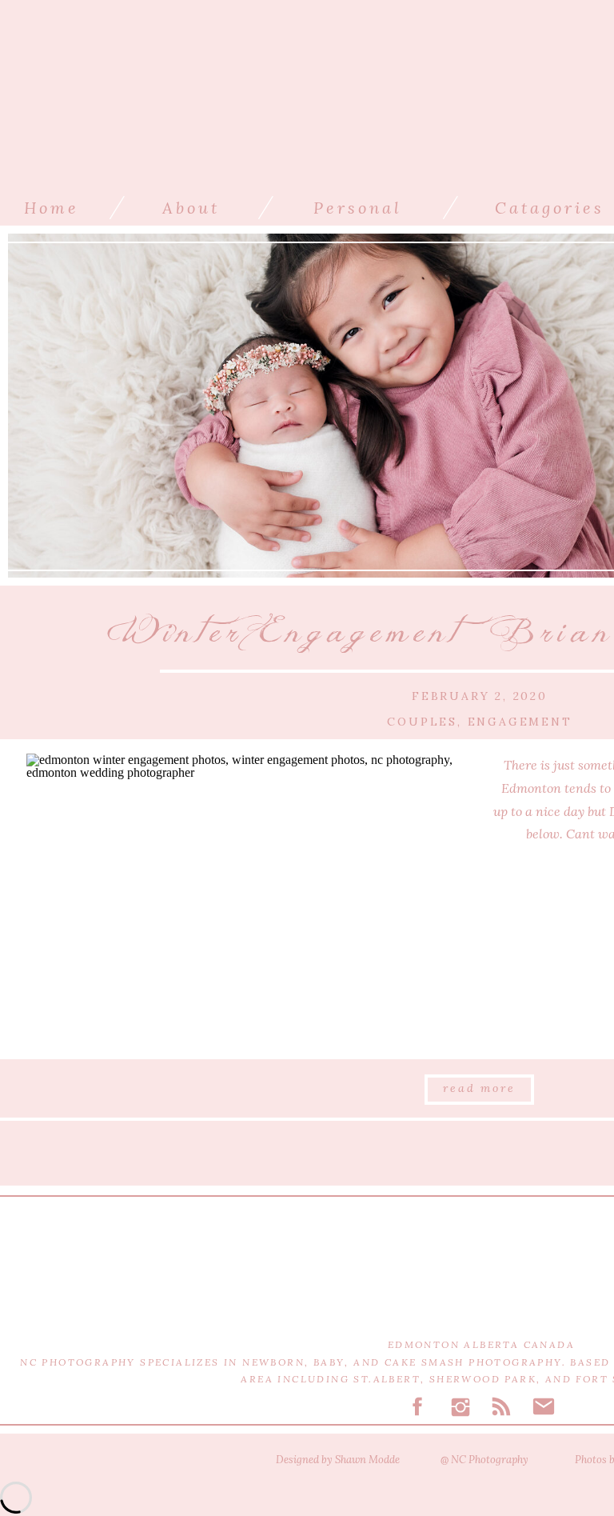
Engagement (520, 721)
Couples (422, 721)
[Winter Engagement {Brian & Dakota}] (246, 900)
